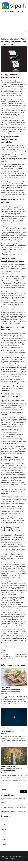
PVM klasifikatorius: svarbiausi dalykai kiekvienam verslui (13, 805)
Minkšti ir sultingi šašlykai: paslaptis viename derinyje (13, 798)
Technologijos (16, 643)
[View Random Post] (22, 32)
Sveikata (3, 837)
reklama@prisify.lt (10, 858)
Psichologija (3, 829)
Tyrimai (2, 842)
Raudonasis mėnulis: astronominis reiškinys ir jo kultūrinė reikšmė (13, 730)
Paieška (3, 789)
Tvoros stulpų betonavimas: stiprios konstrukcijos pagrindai (11, 769)
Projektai (9, 643)
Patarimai (3, 824)
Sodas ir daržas (11, 766)
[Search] (25, 32)
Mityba (2, 687)
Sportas (3, 834)
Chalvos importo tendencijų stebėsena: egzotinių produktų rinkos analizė (12, 690)
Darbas (2, 819)
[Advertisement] (14, 22)
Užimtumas (3, 844)
